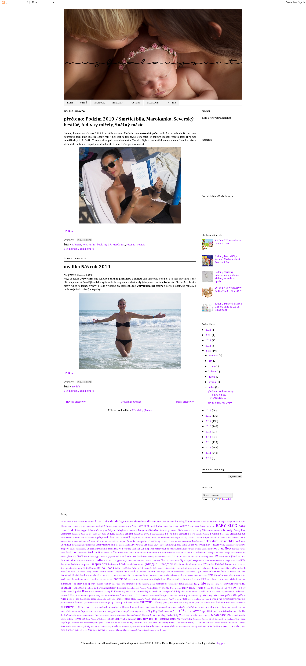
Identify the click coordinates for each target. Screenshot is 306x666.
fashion (71, 552)
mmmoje (130, 584)
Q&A (197, 603)
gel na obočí (217, 553)
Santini (64, 611)
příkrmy (158, 602)
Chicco (164, 560)
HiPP (211, 557)
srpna (211, 366)
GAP (195, 553)
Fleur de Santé (142, 553)
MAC (185, 575)
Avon (190, 526)
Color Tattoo (225, 538)
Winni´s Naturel (162, 627)
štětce (152, 615)
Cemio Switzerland (160, 537)
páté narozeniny (193, 596)
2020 (208, 351)
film (115, 552)
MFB (203, 579)
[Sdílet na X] (84, 239)
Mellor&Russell (186, 579)
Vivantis (101, 627)
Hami (139, 556)
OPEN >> (68, 231)
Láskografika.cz (165, 572)
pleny (179, 599)
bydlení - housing (109, 537)
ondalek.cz (240, 591)
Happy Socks (165, 557)
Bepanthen (138, 534)
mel (177, 579)
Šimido (146, 615)
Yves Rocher (67, 630)
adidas (90, 522)
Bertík (147, 534)
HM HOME (223, 557)
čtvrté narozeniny (177, 541)
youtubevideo (231, 626)
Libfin (242, 572)
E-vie (118, 549)
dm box (163, 545)
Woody (194, 627)
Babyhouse (123, 530)
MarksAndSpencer (83, 579)
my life (108, 245)
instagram (113, 564)
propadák (103, 603)
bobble (199, 534)
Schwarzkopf (122, 611)
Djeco (150, 545)
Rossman (172, 607)
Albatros (76, 245)
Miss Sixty (77, 584)
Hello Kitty (187, 557)
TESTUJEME (113, 619)
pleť (184, 599)
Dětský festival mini (105, 545)
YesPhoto (217, 626)
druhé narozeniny (78, 549)
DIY (145, 545)
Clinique (205, 537)
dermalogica (77, 545)
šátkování (138, 615)
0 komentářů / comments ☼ (79, 249)
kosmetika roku (212, 568)
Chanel (148, 561)
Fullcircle (171, 553)
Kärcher (211, 564)
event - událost (221, 548)
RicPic (119, 607)
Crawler (92, 541)
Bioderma (184, 534)
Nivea (85, 591)
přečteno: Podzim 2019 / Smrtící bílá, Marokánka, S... (220, 394)
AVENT (183, 526)
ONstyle (64, 596)
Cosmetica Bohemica (78, 541)
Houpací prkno (68, 560)
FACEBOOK (99, 103)
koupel (224, 568)
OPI (70, 595)
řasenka (209, 607)
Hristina (90, 561)
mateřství (120, 579)
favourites (82, 553)
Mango (237, 575)
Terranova (79, 619)
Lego (198, 571)
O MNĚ (83, 103)
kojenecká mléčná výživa (169, 568)
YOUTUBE (135, 103)
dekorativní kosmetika (219, 541)
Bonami (205, 534)
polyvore (205, 599)
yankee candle (205, 626)
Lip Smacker (104, 575)
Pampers (164, 595)
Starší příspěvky (185, 402)
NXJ (123, 592)
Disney (140, 545)
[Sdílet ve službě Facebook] (87, 239)
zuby (163, 630)
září (210, 361)
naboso (90, 588)
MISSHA (99, 584)
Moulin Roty (173, 584)
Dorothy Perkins (233, 545)
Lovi (152, 575)
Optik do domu (79, 596)
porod (213, 599)
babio (202, 526)
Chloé (176, 561)
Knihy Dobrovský (134, 568)
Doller (184, 545)
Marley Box (97, 579)
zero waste (111, 630)
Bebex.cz (76, 534)
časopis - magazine (137, 541)
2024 (208, 330)
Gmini (87, 556)
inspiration (99, 564)
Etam (191, 549)
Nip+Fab (77, 591)
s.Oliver (222, 607)
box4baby (224, 534)
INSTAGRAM (118, 103)
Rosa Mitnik (162, 607)
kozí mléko (232, 568)
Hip (206, 557)
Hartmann (177, 556)
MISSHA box (109, 584)
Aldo (163, 522)
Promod (79, 602)
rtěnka (192, 607)
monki (152, 584)
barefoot (174, 530)
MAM (210, 575)
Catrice (147, 538)
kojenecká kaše (150, 568)
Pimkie (154, 599)
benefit (111, 534)
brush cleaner (88, 538)
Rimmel (126, 607)
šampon (122, 615)
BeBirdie (84, 534)
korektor (192, 568)
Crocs (100, 541)
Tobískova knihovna (169, 619)
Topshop (65, 622)
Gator (209, 553)
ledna (211, 387)
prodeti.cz (240, 599)
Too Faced (240, 619)
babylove (134, 530)
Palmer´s (145, 596)
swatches (114, 615)
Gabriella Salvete (184, 553)
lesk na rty (227, 571)
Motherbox (161, 584)
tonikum (231, 619)
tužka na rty (127, 623)
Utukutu (210, 623)
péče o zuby (73, 599)
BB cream (207, 530)
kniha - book (96, 245)
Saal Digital (231, 607)
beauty (228, 530)
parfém (182, 595)
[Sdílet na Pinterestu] (90, 239)
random (225, 602)
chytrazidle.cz (200, 561)
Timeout (132, 619)
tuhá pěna (99, 623)
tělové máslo (238, 615)
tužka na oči (114, 623)
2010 (208, 458)
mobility (145, 584)
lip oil (96, 575)
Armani (121, 526)
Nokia (91, 592)
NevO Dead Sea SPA (220, 588)
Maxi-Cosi (148, 579)
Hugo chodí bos (129, 561)
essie (172, 549)
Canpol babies (137, 538)
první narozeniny (130, 602)
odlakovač (196, 592)
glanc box (71, 556)
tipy (145, 619)
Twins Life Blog (150, 623)
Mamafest (219, 575)
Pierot (147, 599)
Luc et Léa (159, 575)
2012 (208, 447)
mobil (138, 584)
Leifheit (205, 572)
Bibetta (168, 534)
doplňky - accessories (213, 545)
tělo (229, 615)
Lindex (83, 575)
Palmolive (154, 596)
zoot (159, 630)
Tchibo (123, 619)
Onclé (231, 592)
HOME (70, 103)
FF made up (106, 553)
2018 (208, 416)
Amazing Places (183, 521)
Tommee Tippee (200, 619)
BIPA (192, 534)
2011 (208, 453)
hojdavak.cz (234, 556)
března (212, 382)
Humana (140, 561)
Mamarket (228, 575)
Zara (89, 630)
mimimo (241, 579)
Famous (235, 549)
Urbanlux (200, 622)
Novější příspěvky (76, 402)
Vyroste (133, 627)
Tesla (88, 619)
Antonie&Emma (104, 526)
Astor (135, 526)
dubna (212, 377)
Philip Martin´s (137, 599)
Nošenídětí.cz (101, 592)
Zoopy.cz (152, 630)
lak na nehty (131, 571)
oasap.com (135, 591)
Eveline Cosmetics (202, 549)
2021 (208, 346)
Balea (152, 530)
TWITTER (171, 103)
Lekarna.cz (215, 571)
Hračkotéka (81, 561)
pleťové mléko (194, 599)
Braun (64, 537)
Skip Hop (152, 611)
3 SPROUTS (66, 522)
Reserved (111, 607)
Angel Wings (226, 522)
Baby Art (211, 526)
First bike (123, 553)
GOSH (102, 557)
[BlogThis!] (81, 239)
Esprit (156, 549)
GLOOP (80, 556)
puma (170, 603)
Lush (180, 575)
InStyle (122, 564)
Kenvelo (78, 568)
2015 (208, 432)
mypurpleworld (233, 584)
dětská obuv (89, 545)
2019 (208, 410)
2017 (208, 421)
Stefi (235, 611)
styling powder (87, 615)
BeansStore (217, 530)
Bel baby (97, 534)
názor (185, 588)
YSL (243, 627)
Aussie (175, 526)
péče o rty (207, 595)
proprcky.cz (114, 602)
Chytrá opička (187, 560)
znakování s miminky (138, 630)
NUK (113, 591)
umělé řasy (163, 623)
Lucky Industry (170, 575)
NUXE (118, 592)
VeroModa (66, 626)
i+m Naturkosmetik (215, 561)
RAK (218, 602)
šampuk (130, 615)
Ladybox (119, 572)
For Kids (162, 553)
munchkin (189, 584)
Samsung (241, 607)
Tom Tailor (186, 619)
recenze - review (135, 245)
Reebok (102, 607)
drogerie (65, 549)
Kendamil (70, 568)
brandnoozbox (237, 534)
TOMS (212, 619)
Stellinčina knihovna (71, 615)
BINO (175, 534)
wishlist (173, 626)
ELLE (142, 549)
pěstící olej (101, 599)
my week (220, 584)
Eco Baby (126, 549)
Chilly (171, 561)
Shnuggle (110, 611)
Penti (82, 599)
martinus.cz (108, 579)
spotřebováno (226, 611)
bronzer (70, 538)
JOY (205, 564)
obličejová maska (150, 591)
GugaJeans (110, 557)
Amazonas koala (200, 522)
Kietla (86, 568)
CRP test (107, 541)
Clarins (198, 538)
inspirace (86, 564)
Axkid (197, 526)
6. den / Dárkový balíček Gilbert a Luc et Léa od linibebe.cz (228, 307)
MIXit (123, 584)
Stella (241, 611)
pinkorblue (163, 599)
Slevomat (168, 611)
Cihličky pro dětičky (178, 538)
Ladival (110, 572)
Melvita (197, 579)
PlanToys (172, 599)
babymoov (143, 530)
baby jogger (81, 530)
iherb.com (235, 561)
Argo (115, 526)
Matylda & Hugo (135, 579)
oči (160, 591)
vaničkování (232, 623)
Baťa (180, 530)
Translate (227, 499)
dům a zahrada (108, 549)
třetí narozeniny (87, 623)
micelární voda (215, 579)
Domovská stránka (131, 402)
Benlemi (129, 534)
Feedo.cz (92, 552)
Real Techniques (238, 603)
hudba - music (104, 560)
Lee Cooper (189, 572)
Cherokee (156, 561)
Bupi (97, 538)
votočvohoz (124, 627)
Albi (159, 522)
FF (99, 552)
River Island (151, 607)
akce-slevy (140, 521)
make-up (202, 575)
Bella (104, 534)
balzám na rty (162, 530)
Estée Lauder (182, 549)
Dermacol (66, 545)
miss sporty (89, 584)
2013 (208, 442)
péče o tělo (231, 595)
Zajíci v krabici (80, 630)
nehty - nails (196, 588)
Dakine (188, 541)
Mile (226, 579)
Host (85, 245)
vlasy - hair (111, 626)
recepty (94, 607)
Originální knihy (93, 596)
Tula (106, 623)
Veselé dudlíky (78, 627)
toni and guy (221, 619)
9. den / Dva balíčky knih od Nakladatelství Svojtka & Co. (227, 259)
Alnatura (170, 522)
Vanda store (220, 623)
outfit (136, 595)
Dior (134, 545)
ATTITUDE (143, 526)
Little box (127, 575)
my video (211, 584)
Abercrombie (80, 522)
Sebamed (76, 611)
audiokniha (156, 526)
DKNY (157, 545)
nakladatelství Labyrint (114, 588)
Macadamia (193, 575)
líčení (64, 575)
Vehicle (242, 623)
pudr (165, 603)
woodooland (184, 627)
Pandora (173, 596)
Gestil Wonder (238, 553)
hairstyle (120, 556)
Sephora (85, 611)
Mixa (118, 584)
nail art (98, 588)
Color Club (214, 538)
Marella (70, 579)
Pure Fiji (178, 603)
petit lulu (111, 599)
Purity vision (188, 603)
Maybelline (160, 579)
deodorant (240, 541)
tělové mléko (67, 619)
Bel (90, 534)
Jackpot (141, 564)
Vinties (94, 627)
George (227, 553)
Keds (63, 568)
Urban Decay (187, 623)
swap (106, 615)
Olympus (225, 592)
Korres (201, 568)
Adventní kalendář (107, 521)
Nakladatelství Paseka (136, 588)
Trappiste (74, 623)
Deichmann (197, 541)
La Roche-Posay (84, 572)
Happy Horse (154, 557)
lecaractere (179, 572)
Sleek (161, 611)
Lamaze (142, 572)
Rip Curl (135, 607)
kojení (184, 568)
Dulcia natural (94, 549)
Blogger (220, 643)
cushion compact (119, 541)
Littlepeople (137, 575)
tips (139, 618)
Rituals (142, 607)
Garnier (201, 552)
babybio (103, 530)
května (212, 371)
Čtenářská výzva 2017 (158, 541)
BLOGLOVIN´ (153, 103)
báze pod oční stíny (192, 530)
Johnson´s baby (195, 564)
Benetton (120, 534)
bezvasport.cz (158, 534)
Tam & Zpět (191, 615)
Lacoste (102, 572)
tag (164, 615)
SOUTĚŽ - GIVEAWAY (187, 611)
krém (240, 568)
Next (70, 592)
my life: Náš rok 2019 (87, 267)
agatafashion (126, 522)
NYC (127, 592)
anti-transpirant (75, 526)
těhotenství (218, 614)
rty (198, 607)
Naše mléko (175, 588)
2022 (208, 340)
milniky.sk (233, 579)
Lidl (69, 575)
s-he (217, 607)
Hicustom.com (198, 557)
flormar (153, 553)
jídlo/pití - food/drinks (160, 564)
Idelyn (227, 561)
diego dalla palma (124, 545)
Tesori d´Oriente (98, 619)
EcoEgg (135, 549)
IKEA (242, 560)
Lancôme (151, 571)
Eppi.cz (149, 549)
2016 (208, 426)
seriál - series (98, 611)
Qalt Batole (205, 603)
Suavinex (99, 615)
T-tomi (159, 615)
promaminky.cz (67, 603)
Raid (213, 603)
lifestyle (76, 575)
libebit (237, 572)
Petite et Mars (123, 599)
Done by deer (194, 545)
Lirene (120, 575)
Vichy (88, 626)
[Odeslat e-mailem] (78, 239)
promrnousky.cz (91, 603)
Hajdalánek (130, 556)
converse (236, 538)
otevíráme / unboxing (120, 595)
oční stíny (186, 591)
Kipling (93, 568)
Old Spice (216, 592)
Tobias (153, 618)
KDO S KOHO (239, 564)
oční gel (166, 592)
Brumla (78, 538)
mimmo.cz (66, 584)
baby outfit (93, 530)
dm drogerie (174, 545)
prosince (213, 355)
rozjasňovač (183, 607)
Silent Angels (135, 611)
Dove (242, 545)
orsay (104, 595)
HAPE (145, 557)
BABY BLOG (226, 526)
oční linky (175, 591)
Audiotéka (167, 526)
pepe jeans (90, 599)
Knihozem (120, 568)
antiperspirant (89, 526)
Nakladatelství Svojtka (158, 588)
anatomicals (214, 522)
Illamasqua (65, 564)
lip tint (114, 575)
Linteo (90, 575)
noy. (108, 592)
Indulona (75, 564)
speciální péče (210, 611)
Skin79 (144, 611)
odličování (206, 591)
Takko (170, 615)
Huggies (118, 561)
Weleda (150, 626)
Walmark (141, 627)
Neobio (207, 588)
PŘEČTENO (119, 245)
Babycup (112, 530)
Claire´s (191, 538)
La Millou (72, 572)
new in (235, 587)
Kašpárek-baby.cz (223, 564)
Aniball (236, 522)
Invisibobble (132, 564)
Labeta (95, 572)
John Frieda (182, 564)
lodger (146, 575)
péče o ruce (219, 595)
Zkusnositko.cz (122, 630)
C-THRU (123, 538)
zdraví (101, 630)
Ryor (203, 607)
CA (128, 537)
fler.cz (132, 553)
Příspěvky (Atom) (142, 410)
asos (128, 526)
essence (164, 549)
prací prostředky (225, 599)
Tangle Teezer (204, 615)
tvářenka (138, 623)
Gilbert (63, 557)
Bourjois (214, 534)
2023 (208, 335)
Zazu (95, 630)
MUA (181, 584)
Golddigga (95, 557)
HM (216, 556)
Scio (69, 611)
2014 (208, 437)
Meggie (171, 579)
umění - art (175, 623)
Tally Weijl (179, 615)
